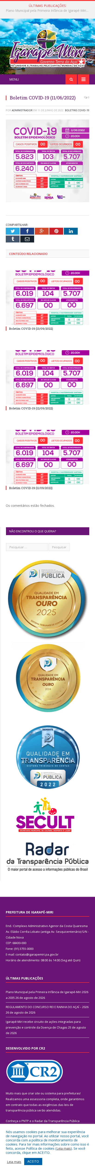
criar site (34, 1093)
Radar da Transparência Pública (57, 1121)
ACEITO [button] (33, 1161)
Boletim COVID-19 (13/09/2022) (31, 329)
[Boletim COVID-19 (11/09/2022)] (47, 457)
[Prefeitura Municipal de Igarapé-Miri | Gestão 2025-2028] (47, 47)
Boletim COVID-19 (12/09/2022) (31, 408)
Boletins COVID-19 (77, 110)
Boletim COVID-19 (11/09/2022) (31, 488)
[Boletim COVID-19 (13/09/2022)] (47, 298)
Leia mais (63, 1148)
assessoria (37, 1099)
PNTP (25, 1121)
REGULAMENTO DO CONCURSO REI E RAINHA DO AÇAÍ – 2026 (49, 11)
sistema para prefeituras (62, 1093)
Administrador (22, 110)
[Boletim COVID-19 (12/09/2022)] (47, 377)
